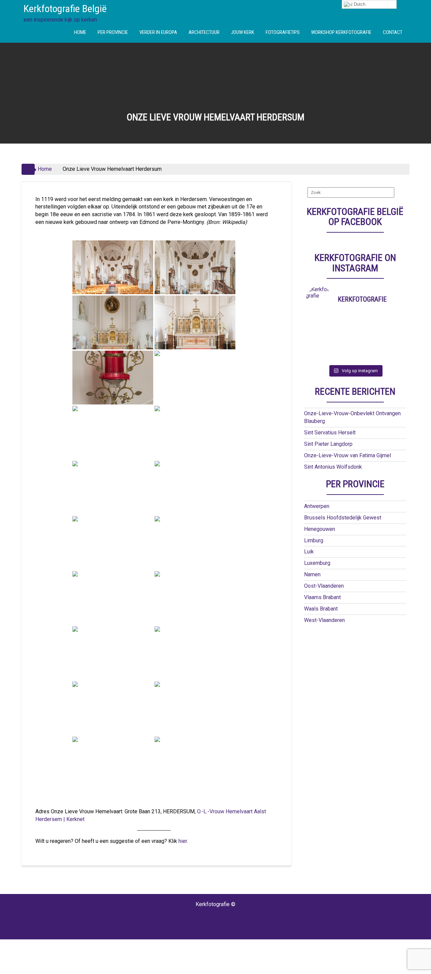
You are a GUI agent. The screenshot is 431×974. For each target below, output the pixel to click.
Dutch (359, 4)
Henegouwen (319, 529)
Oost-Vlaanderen (324, 586)
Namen (312, 574)
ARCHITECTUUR (204, 32)
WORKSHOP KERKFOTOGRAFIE (341, 32)
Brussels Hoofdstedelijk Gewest (342, 517)
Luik (309, 551)
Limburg (313, 540)
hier (182, 841)
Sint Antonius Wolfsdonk (333, 467)
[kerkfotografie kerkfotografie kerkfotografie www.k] (318, 322)
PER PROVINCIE (113, 32)
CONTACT (392, 32)
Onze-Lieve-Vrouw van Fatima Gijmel (347, 455)
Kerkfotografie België (65, 8)
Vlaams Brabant (322, 597)
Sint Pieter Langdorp (328, 444)
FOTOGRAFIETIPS (283, 32)
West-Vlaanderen (324, 620)
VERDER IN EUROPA (158, 32)
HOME (80, 32)
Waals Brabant (321, 609)
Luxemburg (317, 563)
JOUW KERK (242, 32)
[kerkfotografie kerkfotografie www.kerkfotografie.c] (367, 348)
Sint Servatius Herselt (330, 432)
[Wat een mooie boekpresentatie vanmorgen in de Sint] (367, 331)
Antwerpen (316, 506)
